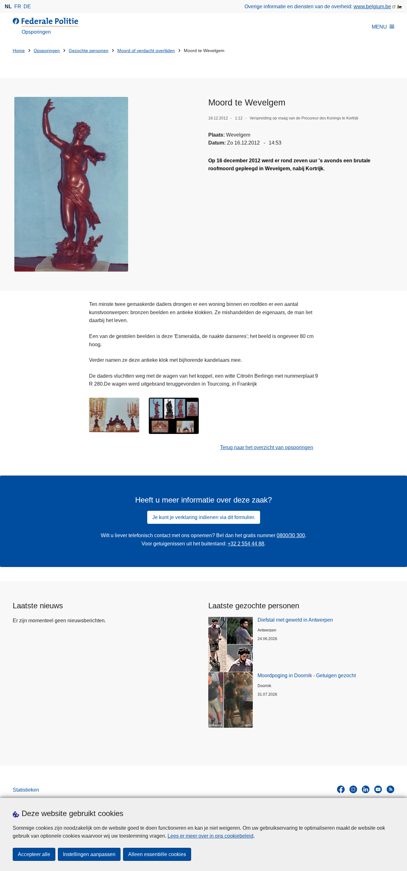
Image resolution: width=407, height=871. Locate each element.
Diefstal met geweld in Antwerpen (295, 620)
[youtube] (378, 789)
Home (19, 50)
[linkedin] (365, 789)
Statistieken (26, 790)
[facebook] (341, 789)
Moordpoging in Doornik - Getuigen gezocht (307, 675)
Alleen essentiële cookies (157, 854)
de (27, 6)
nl (8, 6)
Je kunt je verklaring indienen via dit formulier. (203, 517)
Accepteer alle (34, 854)
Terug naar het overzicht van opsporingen (266, 447)
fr (17, 6)
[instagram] (353, 789)
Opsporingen (47, 50)
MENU (379, 27)
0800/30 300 (291, 535)
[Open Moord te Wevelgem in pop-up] (71, 184)
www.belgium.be (372, 6)
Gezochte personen (88, 50)
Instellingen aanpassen (89, 854)
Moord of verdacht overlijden (146, 50)
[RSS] (390, 789)
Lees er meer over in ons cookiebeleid (210, 836)
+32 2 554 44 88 (246, 543)
